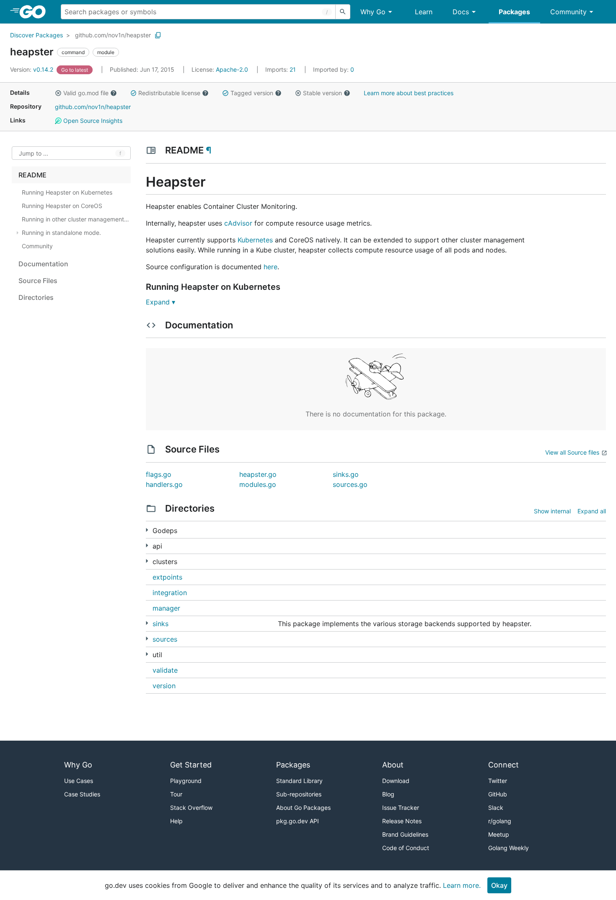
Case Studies (82, 794)
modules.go (257, 484)
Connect (503, 764)
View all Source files (572, 452)
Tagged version (252, 92)
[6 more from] (147, 623)
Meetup (498, 834)
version (164, 686)
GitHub (497, 794)
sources (165, 639)
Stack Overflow (191, 807)
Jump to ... (33, 153)
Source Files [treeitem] (37, 280)
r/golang (499, 821)
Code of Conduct (405, 847)
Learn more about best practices (408, 92)
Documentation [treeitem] (43, 264)
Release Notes (402, 821)
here (270, 267)
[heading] (35, 11)
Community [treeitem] (37, 246)
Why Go (373, 12)
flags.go (158, 474)
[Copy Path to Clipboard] (158, 35)
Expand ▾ (160, 302)
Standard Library (299, 780)
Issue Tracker (400, 807)
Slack (495, 807)
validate (165, 670)
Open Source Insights (92, 120)
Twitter (497, 780)
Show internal (552, 511)
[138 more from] (147, 530)
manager (166, 608)
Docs (461, 12)
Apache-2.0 (232, 69)
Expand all (591, 511)
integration (170, 592)
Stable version (322, 92)
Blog (388, 794)
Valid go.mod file (86, 92)
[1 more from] (147, 545)
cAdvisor (238, 223)
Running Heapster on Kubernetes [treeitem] (67, 192)
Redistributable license (169, 92)
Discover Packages (36, 35)
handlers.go (164, 484)
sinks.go (346, 474)
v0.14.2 (32, 69)
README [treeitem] (32, 175)
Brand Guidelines (405, 834)
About (393, 764)
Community (568, 12)
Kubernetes (255, 240)
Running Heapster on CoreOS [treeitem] (62, 205)
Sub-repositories (298, 794)
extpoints (167, 577)
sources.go (350, 484)
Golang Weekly (508, 847)
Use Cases (78, 780)
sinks (160, 623)
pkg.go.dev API (297, 821)
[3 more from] (147, 638)
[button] (58, 93)
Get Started (191, 764)
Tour (176, 794)
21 (281, 69)
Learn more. (462, 885)
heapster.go (258, 474)
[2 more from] (147, 654)
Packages (514, 12)
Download (395, 780)
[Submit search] (342, 11)
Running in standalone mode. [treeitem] (61, 232)
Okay (499, 885)
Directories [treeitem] (36, 297)
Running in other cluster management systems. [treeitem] (75, 219)
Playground (186, 780)
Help (176, 821)
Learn (423, 12)
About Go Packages (303, 807)
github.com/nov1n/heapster (113, 35)
